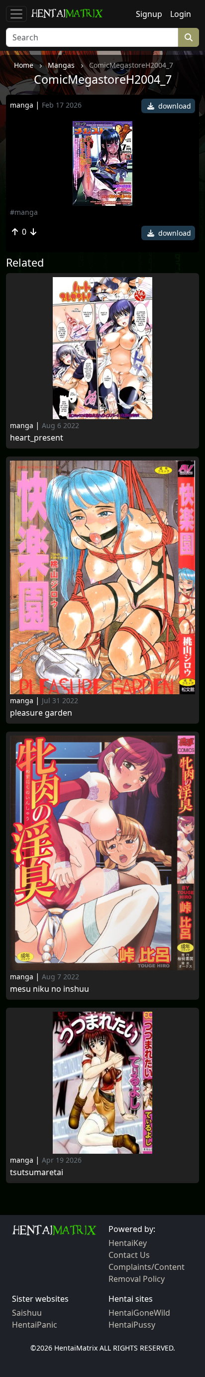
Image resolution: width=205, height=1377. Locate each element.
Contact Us (129, 1254)
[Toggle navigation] (16, 14)
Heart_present (36, 438)
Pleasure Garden (41, 713)
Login (180, 13)
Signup (149, 13)
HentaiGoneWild (139, 1312)
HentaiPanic (34, 1324)
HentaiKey (127, 1242)
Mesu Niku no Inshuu (49, 989)
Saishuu (27, 1312)
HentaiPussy (131, 1324)
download (173, 106)
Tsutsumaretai (36, 1172)
